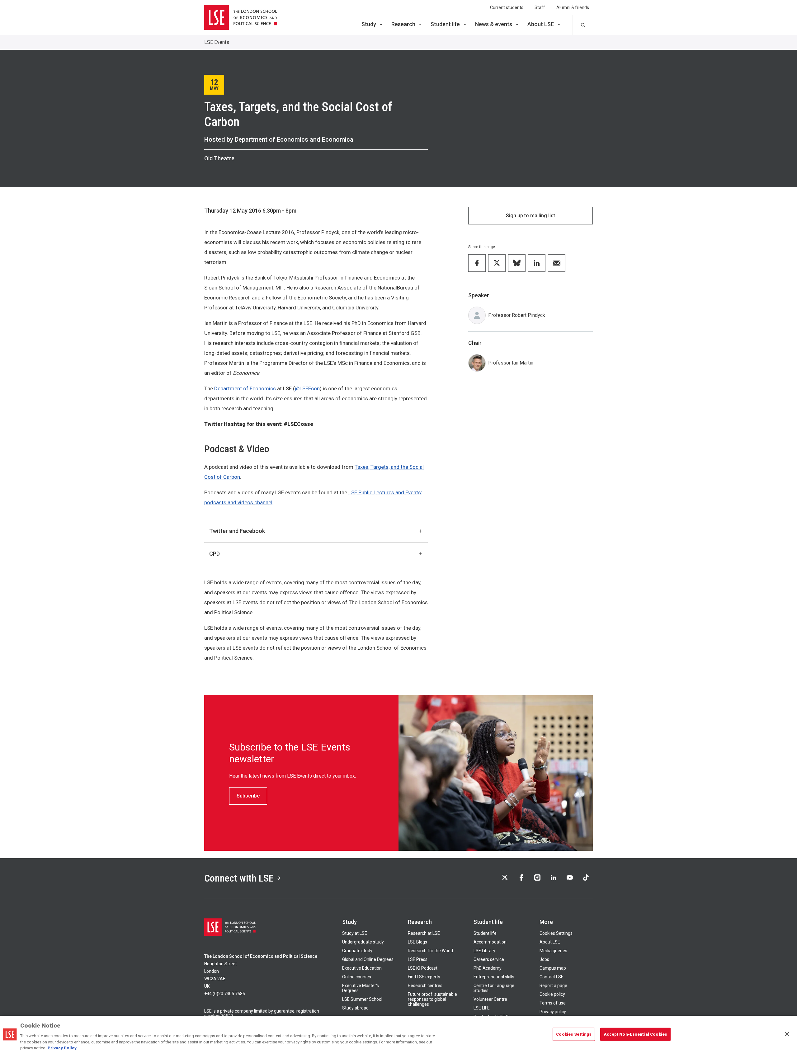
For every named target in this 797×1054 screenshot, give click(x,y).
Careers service (489, 959)
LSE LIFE (482, 1007)
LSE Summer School (362, 999)
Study (368, 24)
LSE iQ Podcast (422, 968)
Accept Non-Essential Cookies (635, 1034)
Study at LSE (354, 933)
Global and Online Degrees (368, 959)
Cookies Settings (556, 933)
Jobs (544, 959)
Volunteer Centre (490, 999)
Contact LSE (552, 976)
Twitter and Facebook (237, 531)
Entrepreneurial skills (494, 976)
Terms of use (553, 1002)
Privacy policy (553, 1011)
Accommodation (490, 941)
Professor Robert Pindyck (516, 315)
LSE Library (484, 950)
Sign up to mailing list (530, 216)
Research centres (425, 985)
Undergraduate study (363, 941)
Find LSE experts (424, 976)
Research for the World (430, 950)
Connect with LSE (239, 878)
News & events (493, 24)
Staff (540, 7)
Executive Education (362, 968)
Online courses (356, 976)
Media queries (553, 950)
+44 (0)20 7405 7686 (224, 993)
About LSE (540, 24)
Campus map (553, 968)
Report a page (553, 985)
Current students (506, 7)
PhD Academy (488, 968)
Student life (445, 24)
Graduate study (357, 950)
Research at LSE (424, 933)
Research (403, 24)
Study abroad (355, 1007)
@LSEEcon (307, 388)
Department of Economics (245, 388)
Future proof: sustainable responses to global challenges (432, 999)
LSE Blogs (417, 941)
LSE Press (417, 959)
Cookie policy (552, 994)
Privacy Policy (62, 1047)
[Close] (787, 1034)
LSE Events (216, 42)
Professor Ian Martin (510, 363)
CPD (214, 553)
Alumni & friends (572, 7)
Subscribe (248, 796)
